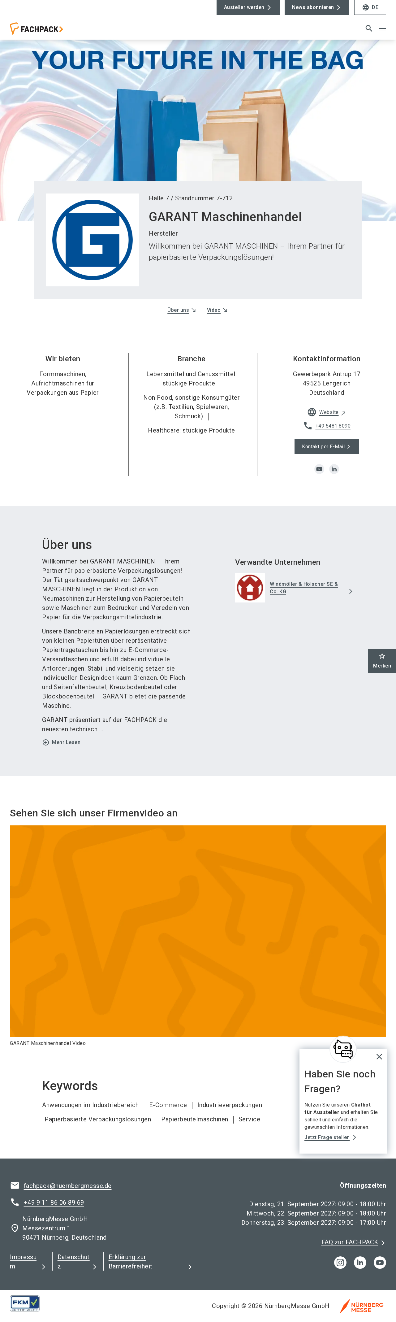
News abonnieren (313, 7)
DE (370, 7)
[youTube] (380, 1262)
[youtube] (319, 469)
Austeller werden (244, 7)
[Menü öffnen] (382, 28)
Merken (382, 660)
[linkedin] (334, 469)
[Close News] (343, 1049)
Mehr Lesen (61, 742)
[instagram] (340, 1262)
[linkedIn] (360, 1262)
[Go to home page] (53, 31)
